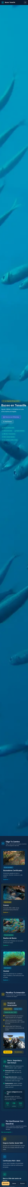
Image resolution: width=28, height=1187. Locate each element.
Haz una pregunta (6, 1132)
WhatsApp (6, 1183)
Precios (22, 1183)
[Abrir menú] (25, 2)
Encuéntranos (18, 1052)
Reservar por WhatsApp (12, 417)
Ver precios (8, 1052)
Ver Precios (8, 421)
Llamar (14, 1183)
